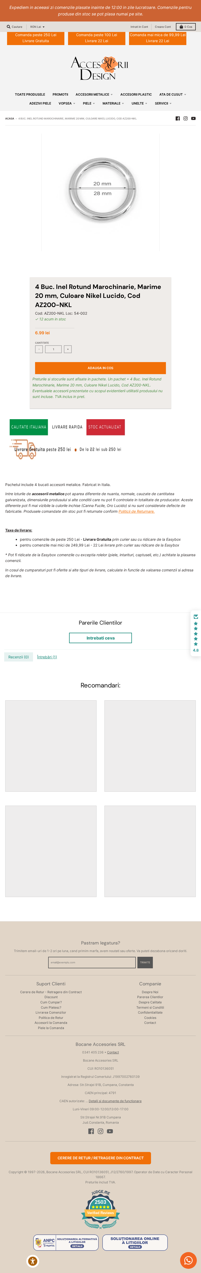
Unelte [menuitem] (138, 103)
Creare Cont (163, 27)
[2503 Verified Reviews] (100, 1230)
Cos (188, 27)
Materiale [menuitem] (111, 103)
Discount (51, 997)
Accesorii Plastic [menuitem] (136, 94)
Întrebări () (47, 657)
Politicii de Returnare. (137, 511)
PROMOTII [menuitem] (60, 94)
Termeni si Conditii (150, 1007)
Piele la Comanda (51, 1028)
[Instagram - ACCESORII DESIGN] (185, 118)
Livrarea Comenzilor (51, 1012)
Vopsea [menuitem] (65, 103)
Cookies (150, 1018)
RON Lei (35, 27)
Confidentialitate (150, 1012)
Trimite (145, 962)
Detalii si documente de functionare (115, 1101)
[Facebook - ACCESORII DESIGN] (177, 118)
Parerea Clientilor (150, 997)
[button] (196, 633)
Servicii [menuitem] (161, 103)
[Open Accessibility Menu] (32, 1261)
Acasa (9, 118)
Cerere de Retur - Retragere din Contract (51, 992)
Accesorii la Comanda (51, 1023)
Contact (150, 1023)
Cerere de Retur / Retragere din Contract (101, 1158)
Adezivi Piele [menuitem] (40, 103)
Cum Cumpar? (51, 1002)
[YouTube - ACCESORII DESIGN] (193, 118)
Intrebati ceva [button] (101, 638)
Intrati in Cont (139, 27)
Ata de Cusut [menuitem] (171, 94)
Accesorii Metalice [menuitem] (92, 94)
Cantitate (42, 342)
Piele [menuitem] (87, 103)
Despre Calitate (150, 1002)
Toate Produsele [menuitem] (30, 94)
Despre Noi (150, 992)
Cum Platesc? (51, 1007)
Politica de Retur (51, 1018)
